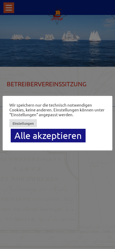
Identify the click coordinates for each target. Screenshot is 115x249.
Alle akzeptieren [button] (48, 135)
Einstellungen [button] (23, 123)
